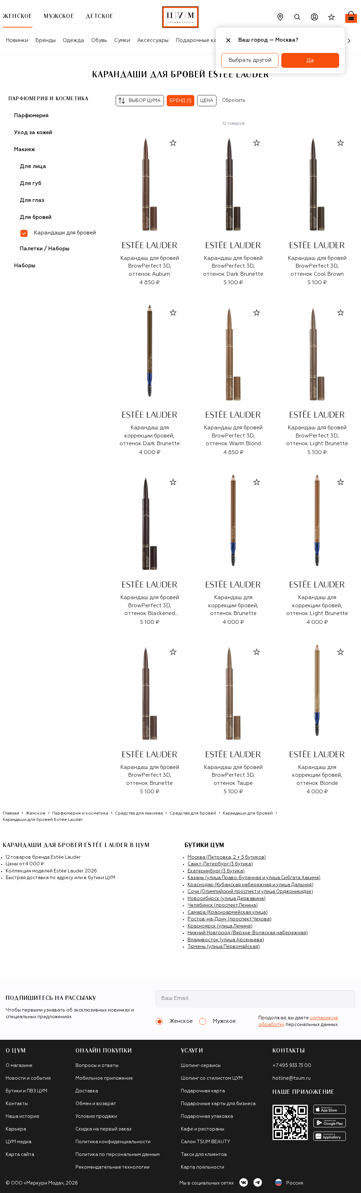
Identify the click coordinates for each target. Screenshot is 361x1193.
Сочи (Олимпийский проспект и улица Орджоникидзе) (250, 891)
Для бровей (35, 217)
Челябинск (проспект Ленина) (223, 905)
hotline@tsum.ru (292, 1078)
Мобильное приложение (104, 1078)
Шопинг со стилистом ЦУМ (212, 1078)
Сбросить (233, 100)
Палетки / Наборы (44, 248)
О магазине (19, 1065)
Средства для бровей (193, 813)
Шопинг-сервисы (201, 1065)
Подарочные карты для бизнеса (218, 1104)
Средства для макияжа (139, 813)
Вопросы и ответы (96, 1065)
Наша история (22, 1116)
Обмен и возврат (95, 1104)
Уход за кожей (33, 132)
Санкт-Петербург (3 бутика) (220, 864)
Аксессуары (153, 40)
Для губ (30, 183)
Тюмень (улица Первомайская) (224, 946)
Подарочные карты (201, 40)
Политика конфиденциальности (113, 1142)
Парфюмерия (31, 115)
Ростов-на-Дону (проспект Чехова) (229, 919)
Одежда (73, 40)
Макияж (24, 149)
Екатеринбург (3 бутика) (216, 871)
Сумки (122, 40)
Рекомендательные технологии (112, 1167)
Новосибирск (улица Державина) (226, 898)
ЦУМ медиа (18, 1142)
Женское (35, 813)
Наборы (24, 265)
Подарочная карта (203, 1091)
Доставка (86, 1091)
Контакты (17, 1104)
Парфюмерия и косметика (48, 98)
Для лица (33, 166)
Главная (11, 813)
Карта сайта (20, 1154)
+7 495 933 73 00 (292, 1065)
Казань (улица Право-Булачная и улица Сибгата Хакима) (254, 878)
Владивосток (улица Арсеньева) (226, 940)
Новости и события (28, 1078)
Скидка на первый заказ (103, 1129)
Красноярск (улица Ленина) (220, 926)
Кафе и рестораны (202, 1129)
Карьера (16, 1129)
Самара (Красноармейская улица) (228, 912)
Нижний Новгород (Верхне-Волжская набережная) (248, 933)
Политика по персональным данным (117, 1154)
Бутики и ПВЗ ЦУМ (26, 1091)
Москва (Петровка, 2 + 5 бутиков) (227, 857)
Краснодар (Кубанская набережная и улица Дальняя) (250, 885)
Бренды (45, 40)
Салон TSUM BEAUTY (205, 1142)
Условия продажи (96, 1116)
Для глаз (32, 200)
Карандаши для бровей (248, 813)
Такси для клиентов (204, 1154)
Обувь (99, 40)
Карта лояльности (202, 1167)
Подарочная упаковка (207, 1116)
